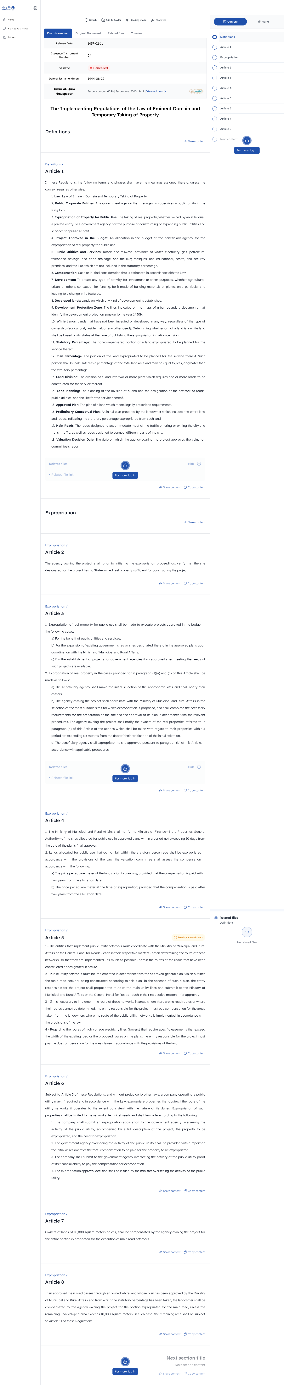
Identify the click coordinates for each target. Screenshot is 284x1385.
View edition (154, 91)
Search (93, 20)
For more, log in (125, 475)
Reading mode (138, 20)
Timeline (136, 33)
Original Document (88, 33)
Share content (196, 141)
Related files (116, 33)
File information (58, 33)
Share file (161, 20)
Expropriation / (56, 545)
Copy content (196, 487)
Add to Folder (113, 20)
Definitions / (54, 164)
